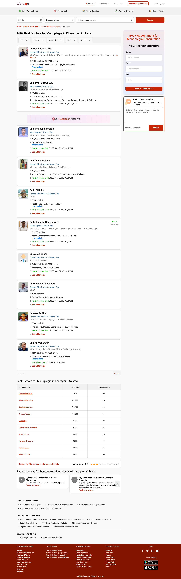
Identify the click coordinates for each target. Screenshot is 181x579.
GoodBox (20, 571)
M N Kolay (22, 421)
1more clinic (37, 206)
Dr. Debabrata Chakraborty (44, 222)
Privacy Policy (110, 562)
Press (108, 567)
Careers (108, 555)
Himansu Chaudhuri (26, 441)
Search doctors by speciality (56, 555)
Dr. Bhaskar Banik (39, 342)
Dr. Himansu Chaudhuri (42, 283)
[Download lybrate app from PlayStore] (151, 564)
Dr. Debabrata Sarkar (41, 48)
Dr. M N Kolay (37, 190)
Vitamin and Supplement (25, 553)
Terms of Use (110, 560)
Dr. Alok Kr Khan (38, 313)
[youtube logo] (157, 552)
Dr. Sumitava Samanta (42, 128)
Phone (128, 63)
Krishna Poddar (25, 414)
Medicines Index (82, 562)
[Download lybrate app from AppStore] (151, 569)
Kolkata (26, 26)
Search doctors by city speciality (57, 557)
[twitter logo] (147, 552)
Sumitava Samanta (26, 407)
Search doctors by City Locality (57, 553)
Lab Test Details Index (84, 567)
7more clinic (37, 67)
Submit (156, 128)
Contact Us (109, 553)
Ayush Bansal (24, 434)
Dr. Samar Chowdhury (41, 82)
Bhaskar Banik (24, 455)
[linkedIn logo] (152, 552)
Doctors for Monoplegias (50, 26)
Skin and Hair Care (23, 557)
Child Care (20, 569)
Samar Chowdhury (26, 400)
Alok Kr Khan (24, 448)
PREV (22, 373)
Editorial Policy (111, 564)
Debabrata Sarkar (25, 394)
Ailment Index (81, 564)
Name (128, 52)
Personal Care (22, 567)
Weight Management (24, 562)
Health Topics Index (83, 560)
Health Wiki (80, 550)
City (127, 74)
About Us (109, 550)
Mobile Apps (110, 557)
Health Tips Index (82, 553)
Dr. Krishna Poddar (40, 160)
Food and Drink (22, 564)
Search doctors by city (54, 550)
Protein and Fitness (23, 555)
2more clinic (37, 145)
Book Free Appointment (138, 4)
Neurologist (34, 26)
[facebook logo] (142, 552)
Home (19, 26)
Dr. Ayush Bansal (39, 253)
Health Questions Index (84, 555)
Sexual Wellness (22, 560)
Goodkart (20, 550)
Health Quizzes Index (83, 557)
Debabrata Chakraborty (28, 427)
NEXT (115, 373)
